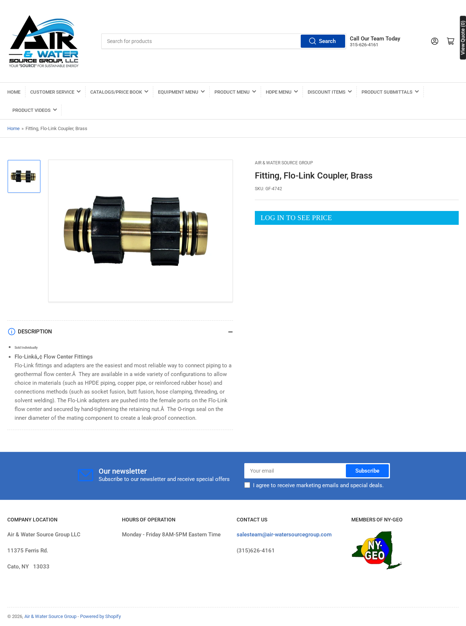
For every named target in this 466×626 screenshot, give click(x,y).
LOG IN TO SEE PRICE (296, 218)
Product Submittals (387, 92)
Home (13, 92)
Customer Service (52, 92)
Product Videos (31, 110)
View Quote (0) (463, 37)
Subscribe (367, 470)
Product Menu (232, 92)
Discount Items (326, 92)
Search (327, 41)
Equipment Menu (178, 92)
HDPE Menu (279, 92)
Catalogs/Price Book (116, 92)
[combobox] (223, 41)
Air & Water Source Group (284, 162)
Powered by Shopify (100, 616)
